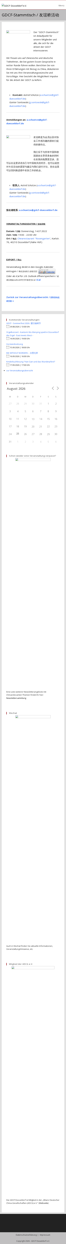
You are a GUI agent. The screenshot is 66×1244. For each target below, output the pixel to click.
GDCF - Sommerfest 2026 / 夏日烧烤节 (23, 323)
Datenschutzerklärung (26, 1234)
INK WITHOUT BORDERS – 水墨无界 (22, 353)
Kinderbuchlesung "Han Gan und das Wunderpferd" (30, 361)
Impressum (45, 1234)
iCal (38, 279)
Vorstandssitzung (14, 344)
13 (33, 419)
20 (33, 426)
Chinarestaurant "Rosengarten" (33, 238)
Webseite (43, 1203)
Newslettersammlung (16, 698)
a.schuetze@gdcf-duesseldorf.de (38, 210)
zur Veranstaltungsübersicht (19, 370)
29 (48, 434)
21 (40, 426)
